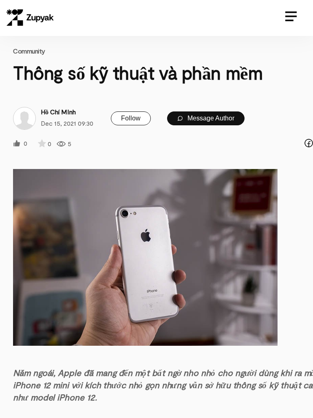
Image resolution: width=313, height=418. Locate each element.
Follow (131, 118)
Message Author (210, 118)
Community (29, 51)
